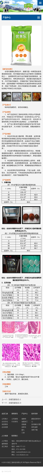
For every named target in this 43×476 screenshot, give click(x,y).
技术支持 (34, 413)
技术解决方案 (36, 424)
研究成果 (34, 427)
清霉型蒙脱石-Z (15, 399)
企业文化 (5, 421)
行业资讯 (15, 421)
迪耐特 (24, 419)
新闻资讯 (15, 413)
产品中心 (25, 413)
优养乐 (24, 427)
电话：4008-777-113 (18, 446)
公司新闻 (15, 419)
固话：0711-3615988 (18, 449)
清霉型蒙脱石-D (15, 403)
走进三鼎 (5, 413)
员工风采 (5, 446)
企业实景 (5, 427)
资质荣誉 (5, 424)
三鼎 (23, 433)
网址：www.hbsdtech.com (20, 455)
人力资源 (5, 436)
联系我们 (15, 436)
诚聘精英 (5, 444)
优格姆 (24, 424)
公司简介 (5, 419)
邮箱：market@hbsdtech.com (21, 452)
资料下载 (34, 430)
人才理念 (5, 441)
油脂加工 (25, 421)
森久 (23, 430)
